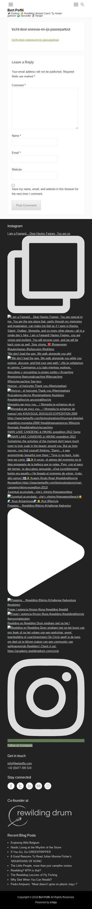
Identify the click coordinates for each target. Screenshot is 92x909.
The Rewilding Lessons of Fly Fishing (34, 875)
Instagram (47, 785)
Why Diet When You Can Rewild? (31, 879)
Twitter (20, 785)
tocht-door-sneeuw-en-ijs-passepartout (35, 39)
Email (16, 152)
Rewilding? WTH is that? (26, 870)
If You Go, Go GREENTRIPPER (31, 852)
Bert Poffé (15, 10)
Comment (19, 85)
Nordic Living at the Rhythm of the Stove (36, 847)
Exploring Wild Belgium (25, 842)
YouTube (38, 785)
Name (16, 135)
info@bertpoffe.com (19, 763)
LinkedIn (29, 785)
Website (17, 169)
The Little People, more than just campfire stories (41, 865)
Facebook (11, 785)
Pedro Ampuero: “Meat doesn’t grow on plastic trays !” (44, 884)
